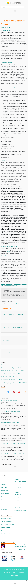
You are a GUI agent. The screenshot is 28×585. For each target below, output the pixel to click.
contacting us (4, 60)
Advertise (22, 569)
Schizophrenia (18, 497)
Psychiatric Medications (6, 521)
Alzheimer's (4, 487)
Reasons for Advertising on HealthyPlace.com (13, 368)
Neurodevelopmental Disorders (20, 478)
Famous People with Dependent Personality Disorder (13, 443)
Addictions (3, 484)
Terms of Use (7, 572)
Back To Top (3, 468)
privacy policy (17, 284)
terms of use (8, 285)
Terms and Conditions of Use (9, 376)
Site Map (6, 569)
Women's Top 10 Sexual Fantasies (9, 400)
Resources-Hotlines (5, 527)
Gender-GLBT (4, 509)
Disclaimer (21, 572)
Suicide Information (5, 530)
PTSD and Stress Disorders (19, 491)
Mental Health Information (7, 524)
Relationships (18, 494)
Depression (3, 496)
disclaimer (14, 285)
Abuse (2, 478)
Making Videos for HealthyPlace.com (13, 327)
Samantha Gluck (6, 27)
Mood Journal (4, 537)
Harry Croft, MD (15, 304)
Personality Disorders (20, 488)
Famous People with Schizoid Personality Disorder (13, 453)
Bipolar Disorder (5, 493)
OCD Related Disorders (20, 481)
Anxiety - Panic (4, 490)
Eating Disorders (5, 506)
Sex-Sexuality (18, 507)
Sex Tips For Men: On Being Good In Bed (10, 411)
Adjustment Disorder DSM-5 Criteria (10, 422)
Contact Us (6, 340)
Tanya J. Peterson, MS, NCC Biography (11, 379)
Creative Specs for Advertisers (9, 365)
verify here (23, 549)
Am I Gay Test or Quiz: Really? (8, 433)
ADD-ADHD (4, 481)
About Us (11, 569)
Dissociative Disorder (6, 503)
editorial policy (9, 284)
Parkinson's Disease (19, 484)
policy (8, 251)
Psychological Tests (5, 534)
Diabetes (3, 500)
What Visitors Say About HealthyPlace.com (12, 370)
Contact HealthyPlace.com (10, 353)
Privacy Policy (15, 572)
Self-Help (17, 501)
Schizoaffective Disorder (20, 510)
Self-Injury (17, 504)
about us (3, 284)
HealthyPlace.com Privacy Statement (13, 314)
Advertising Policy (14, 575)
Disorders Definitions (6, 518)
